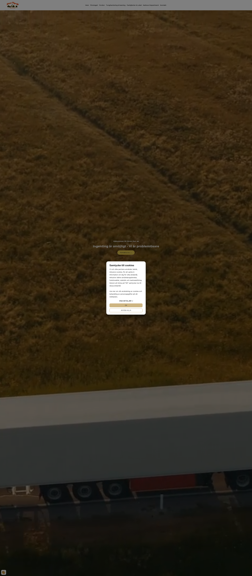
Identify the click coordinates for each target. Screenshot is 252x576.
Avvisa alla (126, 310)
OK (126, 305)
